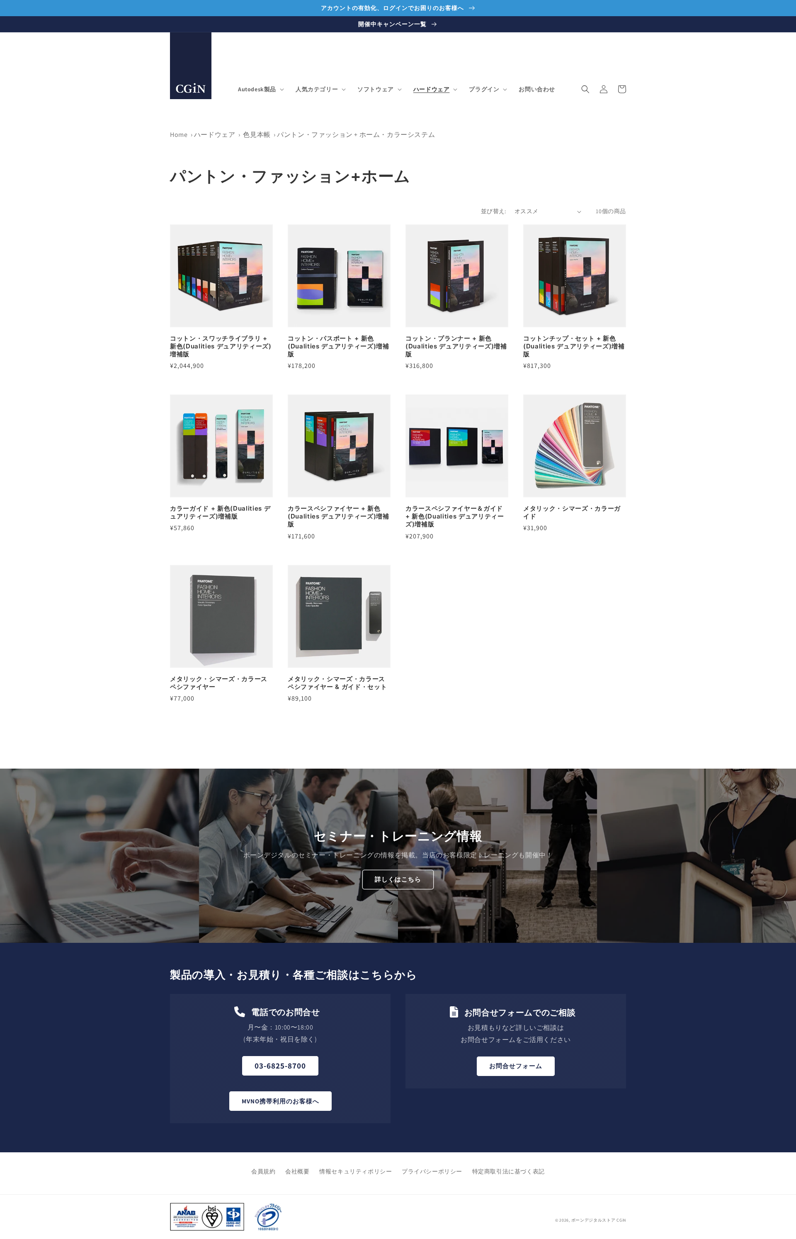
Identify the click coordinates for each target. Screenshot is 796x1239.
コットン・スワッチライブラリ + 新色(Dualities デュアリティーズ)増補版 (221, 346)
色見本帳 (257, 134)
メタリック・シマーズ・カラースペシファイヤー (218, 683)
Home (178, 134)
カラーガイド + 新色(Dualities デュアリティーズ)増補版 (220, 512)
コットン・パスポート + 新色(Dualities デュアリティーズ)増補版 (338, 346)
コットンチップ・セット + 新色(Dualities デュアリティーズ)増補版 (574, 346)
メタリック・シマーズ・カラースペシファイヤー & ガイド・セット (337, 683)
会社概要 (297, 1171)
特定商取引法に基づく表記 (508, 1171)
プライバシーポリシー (432, 1171)
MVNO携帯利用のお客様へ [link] (280, 1101)
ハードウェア (214, 134)
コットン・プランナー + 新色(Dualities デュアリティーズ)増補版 (456, 346)
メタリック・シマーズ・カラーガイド (572, 512)
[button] (260, 89)
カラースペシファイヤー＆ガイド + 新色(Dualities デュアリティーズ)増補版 (454, 516)
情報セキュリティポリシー (355, 1171)
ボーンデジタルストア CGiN (598, 1220)
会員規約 (263, 1171)
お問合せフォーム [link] (515, 1066)
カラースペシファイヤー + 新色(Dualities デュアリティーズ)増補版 (338, 516)
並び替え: (493, 211)
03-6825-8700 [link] (280, 1065)
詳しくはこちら (398, 879)
